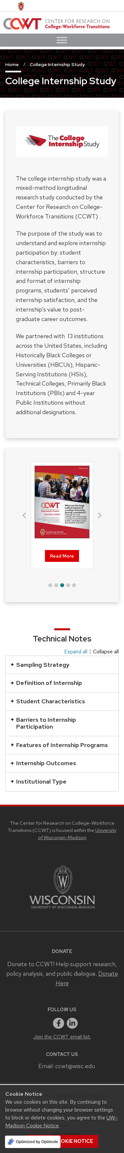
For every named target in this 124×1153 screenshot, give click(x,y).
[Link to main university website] (62, 909)
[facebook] (58, 1023)
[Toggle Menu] (62, 40)
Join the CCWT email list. (62, 1036)
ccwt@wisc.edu (75, 1066)
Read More (62, 556)
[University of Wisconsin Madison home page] (21, 6)
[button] (50, 585)
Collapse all (106, 651)
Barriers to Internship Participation (46, 723)
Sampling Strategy (42, 664)
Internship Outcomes (46, 763)
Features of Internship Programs (62, 745)
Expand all (75, 651)
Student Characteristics (50, 701)
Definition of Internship (49, 683)
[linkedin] (72, 1023)
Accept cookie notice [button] (62, 1141)
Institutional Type (41, 781)
